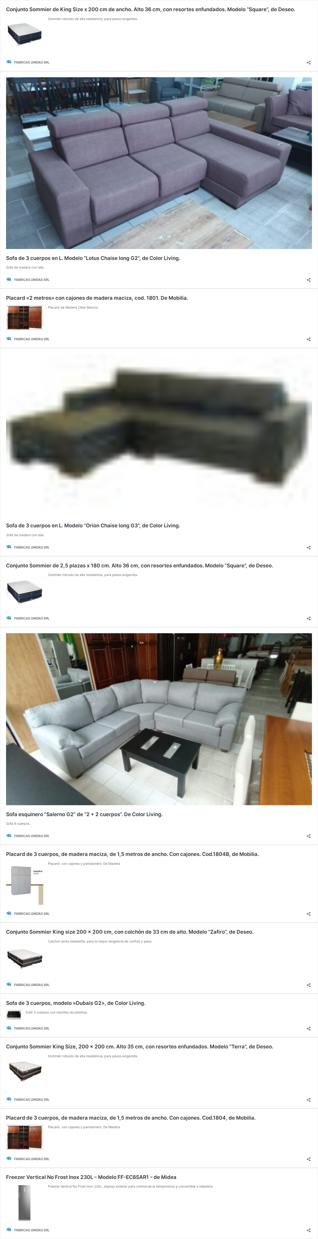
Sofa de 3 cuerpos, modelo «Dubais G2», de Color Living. (75, 1003)
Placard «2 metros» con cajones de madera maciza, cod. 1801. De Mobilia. (97, 298)
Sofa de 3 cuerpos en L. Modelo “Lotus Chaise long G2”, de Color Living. (93, 258)
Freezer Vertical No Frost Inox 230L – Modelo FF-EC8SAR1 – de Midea (91, 1177)
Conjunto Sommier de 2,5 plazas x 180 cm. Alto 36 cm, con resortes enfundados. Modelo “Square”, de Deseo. (139, 565)
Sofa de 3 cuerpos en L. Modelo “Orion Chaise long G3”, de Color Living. (93, 525)
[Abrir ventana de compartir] (308, 61)
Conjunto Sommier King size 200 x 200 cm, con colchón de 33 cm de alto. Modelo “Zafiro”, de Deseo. (130, 932)
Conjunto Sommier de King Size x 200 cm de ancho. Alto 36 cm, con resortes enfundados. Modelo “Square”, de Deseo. (150, 9)
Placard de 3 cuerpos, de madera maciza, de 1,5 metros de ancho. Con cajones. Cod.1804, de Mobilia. (131, 1118)
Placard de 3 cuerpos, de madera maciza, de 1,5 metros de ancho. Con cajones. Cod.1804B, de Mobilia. (132, 854)
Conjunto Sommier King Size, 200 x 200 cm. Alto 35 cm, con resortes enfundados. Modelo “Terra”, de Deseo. (139, 1047)
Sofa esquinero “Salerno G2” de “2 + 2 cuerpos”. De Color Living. (84, 814)
